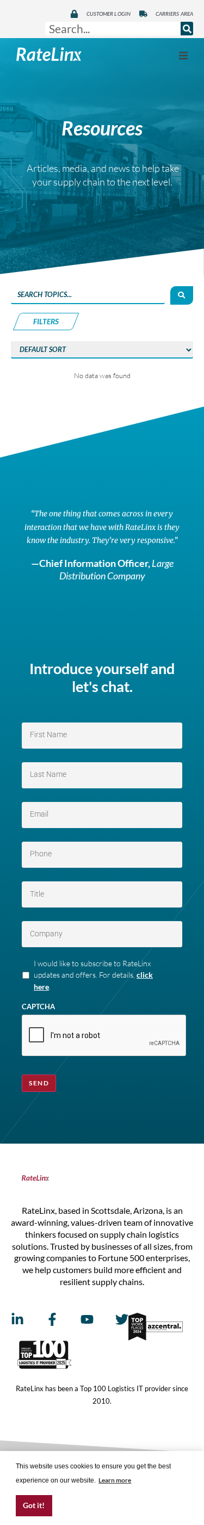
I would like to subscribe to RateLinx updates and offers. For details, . (93, 975)
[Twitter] (121, 1319)
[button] (183, 55)
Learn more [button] (114, 1480)
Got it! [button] (34, 1505)
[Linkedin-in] (17, 1319)
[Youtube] (87, 1319)
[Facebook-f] (52, 1319)
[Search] (187, 28)
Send (39, 1083)
